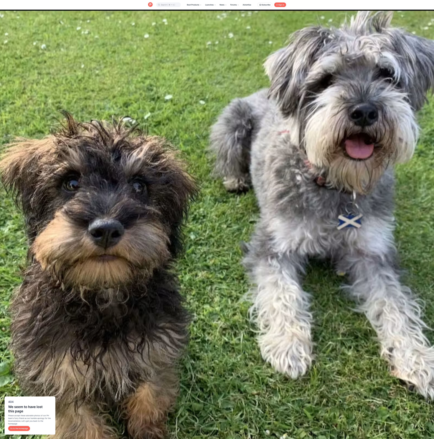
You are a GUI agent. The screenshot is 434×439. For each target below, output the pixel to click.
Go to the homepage (19, 428)
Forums (233, 5)
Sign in (281, 5)
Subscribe (266, 5)
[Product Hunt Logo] (150, 4)
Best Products (193, 5)
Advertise (247, 5)
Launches (209, 5)
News (222, 5)
